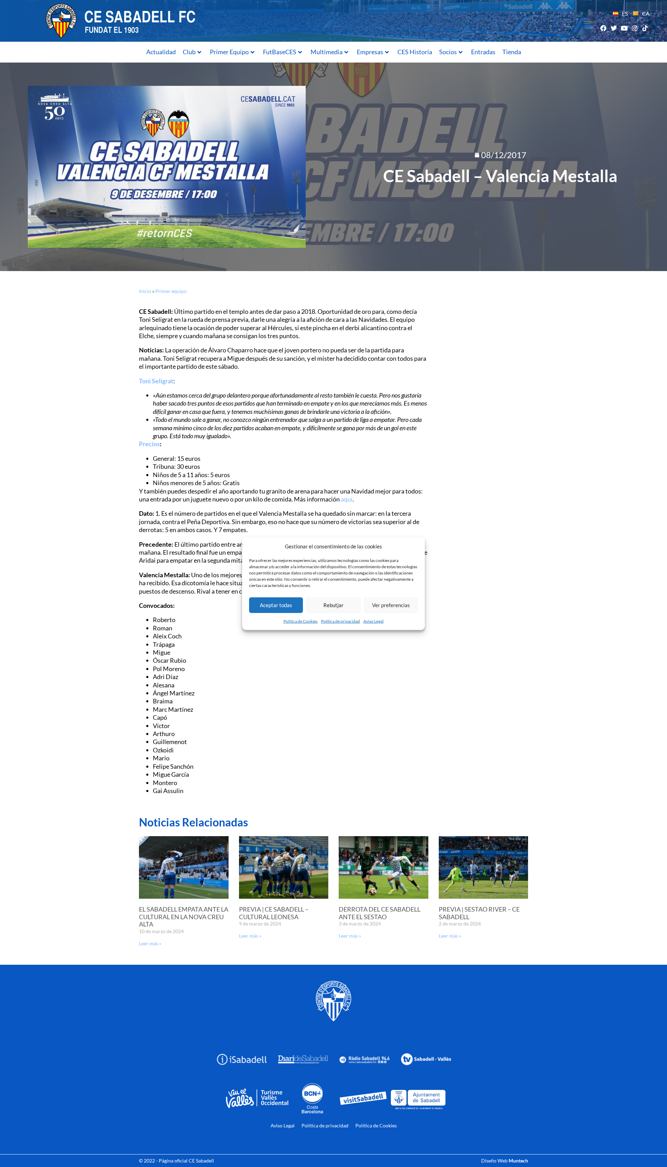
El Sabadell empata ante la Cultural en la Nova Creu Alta (183, 916)
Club (189, 52)
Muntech (518, 1161)
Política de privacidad (340, 620)
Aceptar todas (276, 605)
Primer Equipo (229, 52)
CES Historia (414, 52)
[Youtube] (624, 28)
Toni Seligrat (156, 381)
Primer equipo (171, 291)
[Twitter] (613, 28)
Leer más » (150, 943)
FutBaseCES (279, 52)
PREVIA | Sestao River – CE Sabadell (479, 913)
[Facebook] (603, 28)
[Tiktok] (645, 28)
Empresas (370, 52)
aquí (347, 499)
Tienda (511, 52)
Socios (448, 52)
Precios (149, 444)
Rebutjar (333, 605)
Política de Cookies (300, 620)
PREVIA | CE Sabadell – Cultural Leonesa (273, 913)
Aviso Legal (373, 620)
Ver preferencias (391, 605)
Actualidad (161, 52)
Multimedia (327, 52)
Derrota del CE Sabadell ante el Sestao (379, 913)
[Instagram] (635, 28)
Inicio (145, 291)
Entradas (483, 52)
